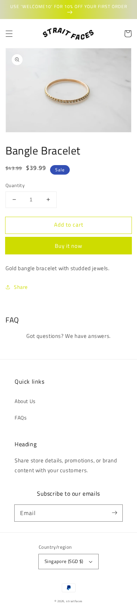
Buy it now (68, 246)
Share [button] (21, 287)
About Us (25, 401)
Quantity (14, 185)
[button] (9, 34)
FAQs (21, 417)
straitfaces (74, 601)
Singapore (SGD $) (64, 561)
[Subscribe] (114, 513)
